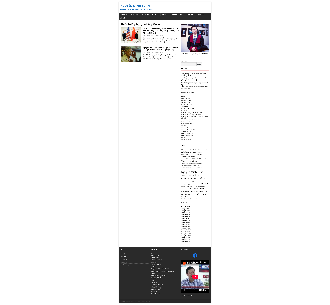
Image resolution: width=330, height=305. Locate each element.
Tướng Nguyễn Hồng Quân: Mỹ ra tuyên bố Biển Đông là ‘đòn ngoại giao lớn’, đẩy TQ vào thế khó (160, 30)
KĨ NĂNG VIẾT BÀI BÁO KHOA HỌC (191, 114)
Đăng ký (123, 254)
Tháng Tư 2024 (185, 220)
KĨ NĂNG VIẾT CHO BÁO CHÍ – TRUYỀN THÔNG (194, 116)
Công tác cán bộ (187, 161)
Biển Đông (185, 152)
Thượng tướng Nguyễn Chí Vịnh (188, 184)
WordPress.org (125, 265)
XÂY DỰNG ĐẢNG (186, 139)
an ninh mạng (199, 149)
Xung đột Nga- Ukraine (186, 194)
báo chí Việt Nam (198, 152)
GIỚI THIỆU (184, 106)
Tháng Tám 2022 (186, 236)
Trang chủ (124, 14)
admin (157, 35)
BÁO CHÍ (164, 14)
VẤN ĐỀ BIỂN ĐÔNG (187, 135)
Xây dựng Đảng (199, 193)
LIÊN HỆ (122, 18)
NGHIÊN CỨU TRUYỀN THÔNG (190, 120)
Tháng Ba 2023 (185, 232)
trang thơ (198, 184)
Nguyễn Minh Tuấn (192, 172)
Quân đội (183, 181)
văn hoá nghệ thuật (185, 191)
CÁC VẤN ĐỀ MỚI (186, 101)
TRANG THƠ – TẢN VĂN (188, 129)
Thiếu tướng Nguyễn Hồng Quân (193, 181)
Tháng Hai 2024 (185, 222)
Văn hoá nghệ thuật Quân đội (199, 191)
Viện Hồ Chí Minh (185, 189)
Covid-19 (198, 158)
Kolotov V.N (195, 167)
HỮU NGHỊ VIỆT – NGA (187, 108)
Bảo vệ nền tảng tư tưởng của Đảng (191, 154)
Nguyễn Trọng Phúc (186, 175)
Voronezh (203, 188)
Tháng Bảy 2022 (185, 237)
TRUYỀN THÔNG (177, 14)
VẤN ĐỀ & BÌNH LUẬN (187, 133)
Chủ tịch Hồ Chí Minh (188, 158)
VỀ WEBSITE (134, 14)
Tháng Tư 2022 (185, 241)
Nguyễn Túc (195, 175)
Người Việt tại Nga (188, 178)
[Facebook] (195, 255)
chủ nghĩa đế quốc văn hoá (188, 156)
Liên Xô (200, 167)
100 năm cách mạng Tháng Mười (188, 149)
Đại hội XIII (183, 196)
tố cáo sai (183, 186)
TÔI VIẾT (154, 14)
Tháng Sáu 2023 (185, 228)
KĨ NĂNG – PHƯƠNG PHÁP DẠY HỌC (191, 112)
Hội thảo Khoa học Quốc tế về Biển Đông (191, 163)
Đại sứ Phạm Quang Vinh (196, 196)
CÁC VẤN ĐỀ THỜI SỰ (187, 102)
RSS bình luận (124, 262)
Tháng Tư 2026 (185, 207)
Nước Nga (202, 178)
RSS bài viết (124, 259)
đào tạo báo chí (193, 198)
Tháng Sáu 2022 (185, 239)
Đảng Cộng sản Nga (185, 198)
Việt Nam (194, 188)
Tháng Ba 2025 (185, 216)
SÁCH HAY (201, 14)
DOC (196, 161)
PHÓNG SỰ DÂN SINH (187, 124)
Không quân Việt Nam (186, 167)
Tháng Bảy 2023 (185, 226)
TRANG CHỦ (184, 127)
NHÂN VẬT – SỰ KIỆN (187, 122)
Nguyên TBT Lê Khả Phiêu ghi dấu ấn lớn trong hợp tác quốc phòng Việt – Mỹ (160, 48)
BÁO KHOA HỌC (185, 99)
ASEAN (205, 150)
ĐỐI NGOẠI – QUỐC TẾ (187, 104)
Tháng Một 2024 (185, 224)
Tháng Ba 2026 (185, 209)
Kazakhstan (196, 165)
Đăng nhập (123, 256)
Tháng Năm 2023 (186, 230)
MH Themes (147, 301)
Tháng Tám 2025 (186, 211)
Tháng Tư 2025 (185, 214)
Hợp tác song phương (186, 165)
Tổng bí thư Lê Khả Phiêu (191, 186)
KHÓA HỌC (190, 14)
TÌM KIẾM (184, 61)
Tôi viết (204, 183)
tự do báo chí (201, 186)
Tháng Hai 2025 (185, 218)
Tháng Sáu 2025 (185, 212)
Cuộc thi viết (203, 158)
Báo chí (192, 152)
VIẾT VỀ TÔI (145, 14)
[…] (165, 42)
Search (199, 64)
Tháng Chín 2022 (186, 234)
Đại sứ (188, 196)
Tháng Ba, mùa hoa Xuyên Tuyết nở (191, 81)
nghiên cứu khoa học (186, 169)
